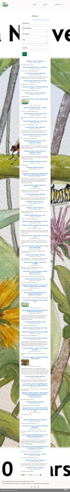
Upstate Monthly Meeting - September (35, 67)
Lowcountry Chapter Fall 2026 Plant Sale (35, 87)
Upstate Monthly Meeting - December (35, 134)
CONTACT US (58, 4)
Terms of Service (13, 490)
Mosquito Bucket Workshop (35, 402)
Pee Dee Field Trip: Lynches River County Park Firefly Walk (35, 246)
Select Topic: (25, 34)
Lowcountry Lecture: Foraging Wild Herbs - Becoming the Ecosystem (35, 447)
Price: (24, 39)
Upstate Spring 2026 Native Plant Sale (35, 328)
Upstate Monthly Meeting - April (35, 322)
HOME (34, 4)
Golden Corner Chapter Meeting (35, 93)
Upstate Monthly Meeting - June (35, 215)
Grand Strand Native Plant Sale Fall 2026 (35, 99)
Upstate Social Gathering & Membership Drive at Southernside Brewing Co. (35, 174)
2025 (37, 19)
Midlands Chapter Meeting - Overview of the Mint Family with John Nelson (35, 285)
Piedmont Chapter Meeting (35, 167)
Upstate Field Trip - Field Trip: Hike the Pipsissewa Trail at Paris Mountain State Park (35, 409)
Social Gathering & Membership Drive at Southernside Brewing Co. (35, 310)
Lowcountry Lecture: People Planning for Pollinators (35, 426)
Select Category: (26, 28)
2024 (34, 19)
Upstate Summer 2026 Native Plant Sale (35, 221)
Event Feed (27, 474)
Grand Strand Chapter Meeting (35, 73)
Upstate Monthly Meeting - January (35, 454)
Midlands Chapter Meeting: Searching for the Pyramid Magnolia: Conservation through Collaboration (35, 394)
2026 (41, 19)
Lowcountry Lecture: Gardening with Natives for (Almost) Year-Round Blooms (35, 384)
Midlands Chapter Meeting (35, 61)
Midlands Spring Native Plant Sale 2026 (35, 332)
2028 (48, 19)
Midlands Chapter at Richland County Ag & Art (35, 225)
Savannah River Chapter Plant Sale (35, 113)
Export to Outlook (35, 474)
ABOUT (45, 4)
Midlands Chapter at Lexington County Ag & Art (35, 236)
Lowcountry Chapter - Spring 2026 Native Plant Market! (35, 357)
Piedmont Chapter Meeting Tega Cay (35, 161)
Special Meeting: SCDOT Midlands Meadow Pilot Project (35, 293)
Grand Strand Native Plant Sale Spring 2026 (35, 300)
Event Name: (25, 23)
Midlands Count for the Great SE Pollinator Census (35, 141)
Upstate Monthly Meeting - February (35, 420)
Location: (24, 47)
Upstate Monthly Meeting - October (35, 107)
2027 (44, 19)
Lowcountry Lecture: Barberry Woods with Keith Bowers (35, 272)
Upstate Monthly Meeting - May (35, 279)
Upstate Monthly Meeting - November (35, 121)
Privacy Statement (5, 490)
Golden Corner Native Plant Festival (35, 81)
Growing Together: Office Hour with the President (35, 348)
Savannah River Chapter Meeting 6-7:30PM (35, 185)
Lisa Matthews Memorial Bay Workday (35, 338)
